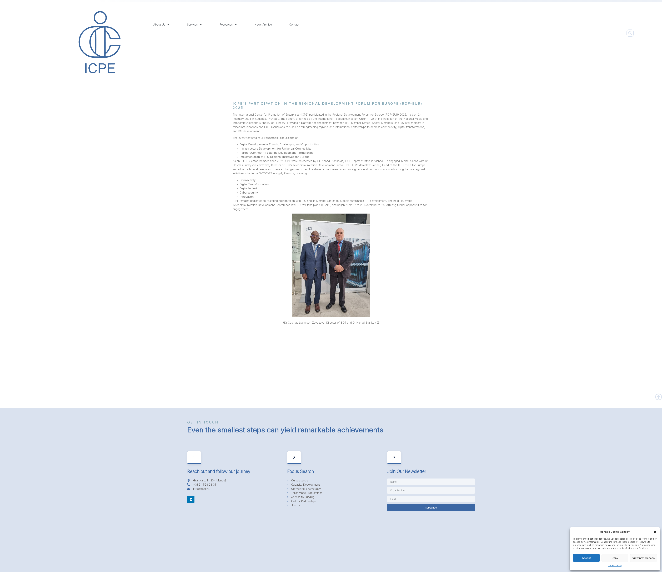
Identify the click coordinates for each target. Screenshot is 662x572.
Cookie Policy (615, 565)
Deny (615, 558)
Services (192, 24)
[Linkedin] (190, 499)
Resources (226, 24)
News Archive (263, 24)
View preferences (643, 558)
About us (159, 24)
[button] (655, 532)
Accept (586, 558)
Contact (294, 24)
